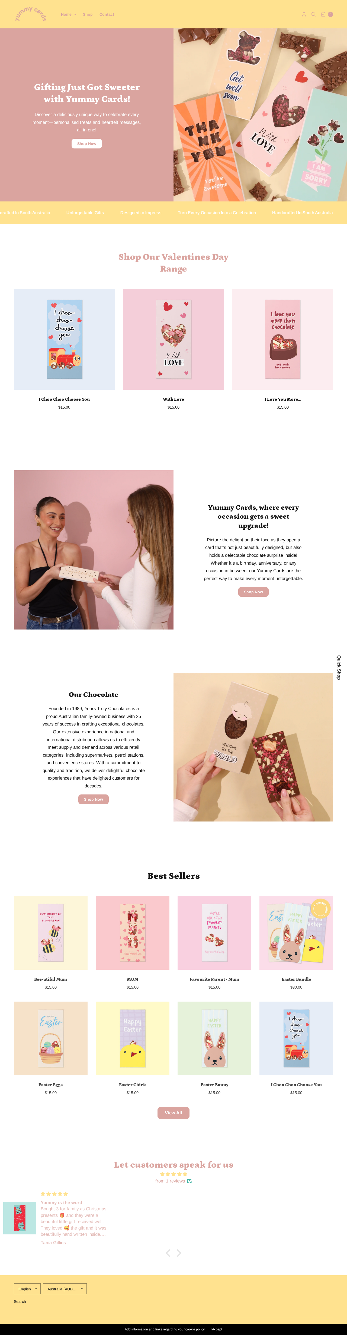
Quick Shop (338, 667)
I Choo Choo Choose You (64, 399)
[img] (173, 1174)
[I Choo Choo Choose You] (64, 339)
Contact (106, 14)
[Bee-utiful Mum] (51, 933)
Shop (88, 14)
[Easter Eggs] (51, 1038)
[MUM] (132, 933)
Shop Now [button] (86, 143)
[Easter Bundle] (296, 933)
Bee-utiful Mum (50, 979)
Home (66, 14)
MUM (132, 979)
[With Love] (173, 339)
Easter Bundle (296, 979)
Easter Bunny (214, 1084)
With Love (173, 399)
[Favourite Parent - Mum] (214, 933)
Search (20, 1301)
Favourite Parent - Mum (214, 979)
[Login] (304, 14)
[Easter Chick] (132, 1038)
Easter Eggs (50, 1084)
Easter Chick (132, 1084)
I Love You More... (283, 399)
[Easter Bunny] (214, 1038)
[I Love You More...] (282, 339)
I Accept (216, 1329)
